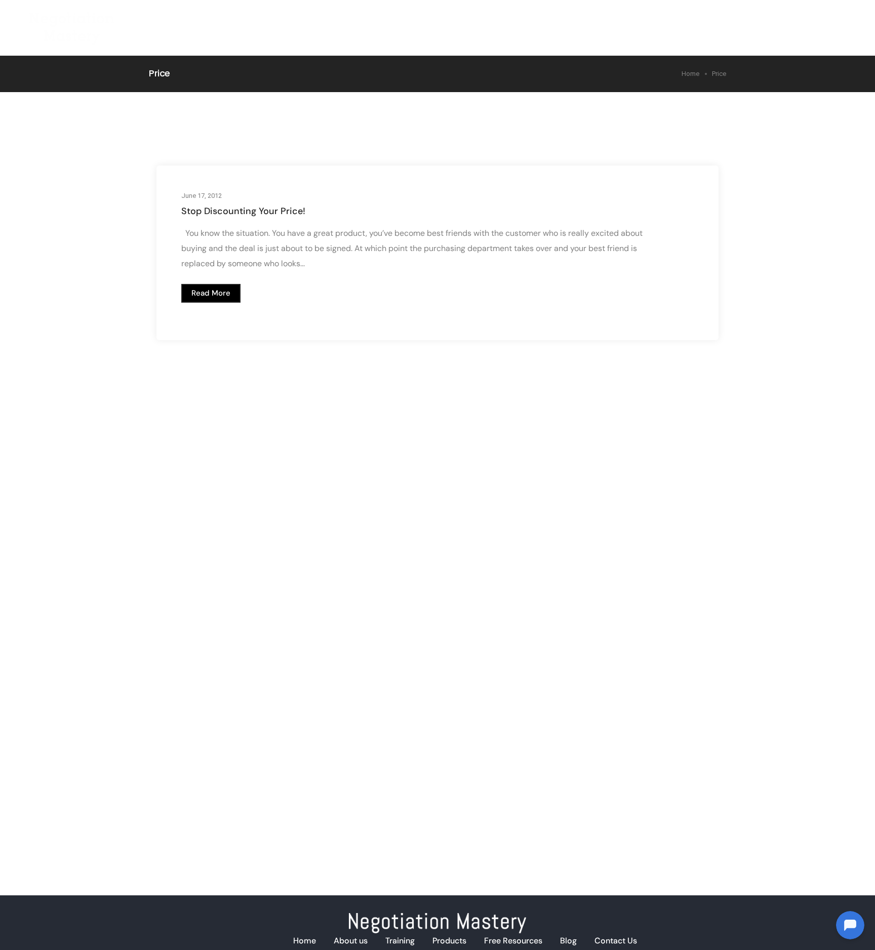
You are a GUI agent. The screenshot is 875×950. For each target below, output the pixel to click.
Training (617, 20)
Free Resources (513, 940)
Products (671, 20)
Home (527, 20)
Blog (778, 20)
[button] (211, 293)
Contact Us (615, 940)
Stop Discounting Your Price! (243, 211)
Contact (823, 20)
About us (351, 940)
